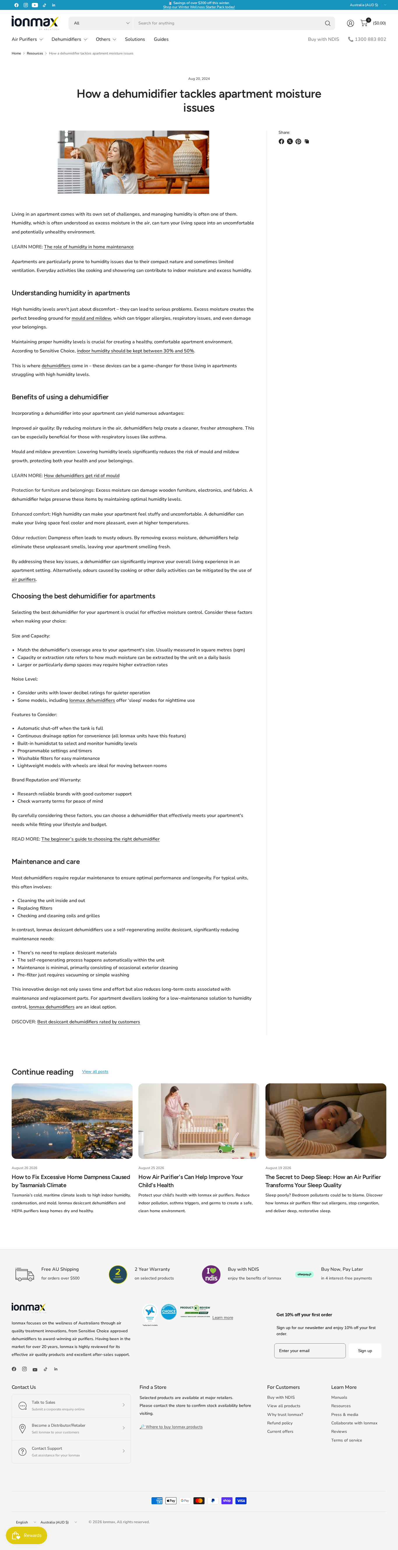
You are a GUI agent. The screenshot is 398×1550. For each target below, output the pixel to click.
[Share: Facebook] (282, 141)
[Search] (327, 23)
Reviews (339, 1431)
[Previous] (11, 1149)
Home (16, 53)
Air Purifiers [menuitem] (24, 39)
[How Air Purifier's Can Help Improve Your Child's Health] (198, 1121)
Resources (35, 53)
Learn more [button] (222, 1317)
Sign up (365, 1350)
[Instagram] (25, 5)
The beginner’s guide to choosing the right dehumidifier (100, 839)
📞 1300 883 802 (367, 39)
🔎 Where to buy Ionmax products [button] (171, 1427)
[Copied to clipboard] (307, 141)
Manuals (339, 1397)
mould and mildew (91, 318)
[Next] (386, 1149)
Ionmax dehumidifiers (92, 700)
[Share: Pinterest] (299, 141)
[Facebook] (16, 5)
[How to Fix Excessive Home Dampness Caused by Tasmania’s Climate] (72, 1121)
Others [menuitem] (103, 39)
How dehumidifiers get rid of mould (81, 475)
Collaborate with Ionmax (354, 1423)
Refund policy (280, 1423)
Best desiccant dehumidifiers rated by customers (88, 1022)
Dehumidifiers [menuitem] (66, 39)
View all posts (95, 1071)
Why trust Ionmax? (285, 1414)
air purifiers (24, 579)
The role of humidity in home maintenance (89, 247)
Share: (284, 133)
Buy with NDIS (323, 39)
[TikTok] (44, 5)
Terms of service (346, 1440)
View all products (283, 1406)
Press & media (344, 1414)
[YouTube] (35, 5)
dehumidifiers (56, 366)
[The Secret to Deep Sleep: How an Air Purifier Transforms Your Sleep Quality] (325, 1121)
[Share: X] (291, 141)
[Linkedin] (53, 5)
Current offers (280, 1431)
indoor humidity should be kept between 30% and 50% (135, 351)
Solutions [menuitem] (135, 39)
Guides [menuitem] (161, 39)
